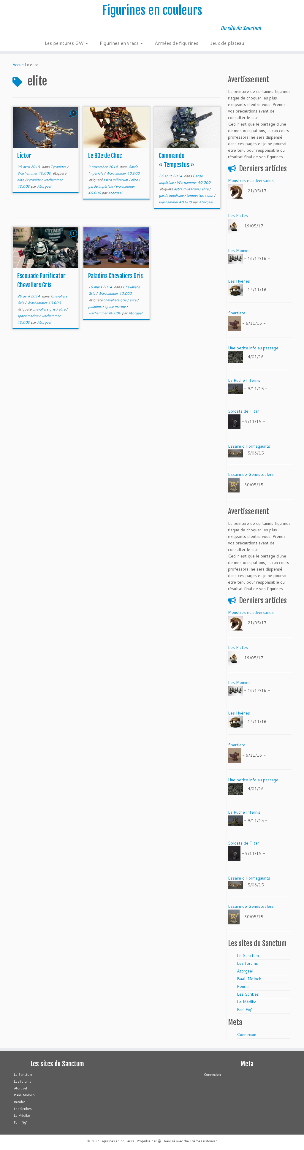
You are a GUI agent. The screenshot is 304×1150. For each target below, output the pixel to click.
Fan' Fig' (244, 1010)
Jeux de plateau (227, 42)
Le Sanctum (248, 956)
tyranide (34, 179)
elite (21, 179)
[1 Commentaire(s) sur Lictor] (74, 119)
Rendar (243, 986)
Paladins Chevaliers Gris (115, 276)
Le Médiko (246, 1002)
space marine (28, 315)
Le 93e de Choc (105, 155)
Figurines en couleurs (152, 10)
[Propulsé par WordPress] (159, 1140)
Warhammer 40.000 (34, 173)
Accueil (19, 65)
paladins (95, 306)
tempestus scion (200, 195)
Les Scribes (248, 994)
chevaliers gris (44, 309)
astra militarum (116, 179)
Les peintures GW (65, 42)
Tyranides (58, 166)
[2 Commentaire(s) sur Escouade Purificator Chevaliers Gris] (74, 239)
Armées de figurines (176, 42)
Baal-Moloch (249, 979)
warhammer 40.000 (176, 202)
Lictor (24, 155)
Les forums (247, 963)
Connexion (246, 1034)
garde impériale (101, 186)
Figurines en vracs (120, 42)
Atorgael (44, 186)
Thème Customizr (203, 1141)
